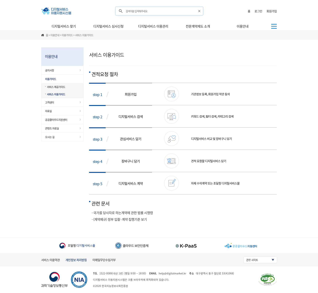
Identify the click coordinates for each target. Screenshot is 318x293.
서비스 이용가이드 (56, 94)
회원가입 (271, 11)
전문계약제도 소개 (198, 26)
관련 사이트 (252, 260)
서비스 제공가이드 (56, 87)
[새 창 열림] (77, 245)
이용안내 (242, 26)
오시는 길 (49, 137)
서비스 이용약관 (50, 260)
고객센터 (49, 102)
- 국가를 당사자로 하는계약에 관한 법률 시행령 (122, 212)
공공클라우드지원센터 (56, 119)
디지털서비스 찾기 (64, 26)
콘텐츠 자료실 (52, 128)
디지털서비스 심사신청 (108, 26)
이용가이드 (50, 79)
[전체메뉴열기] (274, 26)
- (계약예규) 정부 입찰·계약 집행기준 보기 (119, 219)
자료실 (48, 111)
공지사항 (49, 70)
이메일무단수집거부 (104, 260)
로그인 (258, 11)
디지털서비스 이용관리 (153, 26)
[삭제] (199, 11)
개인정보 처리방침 (76, 260)
